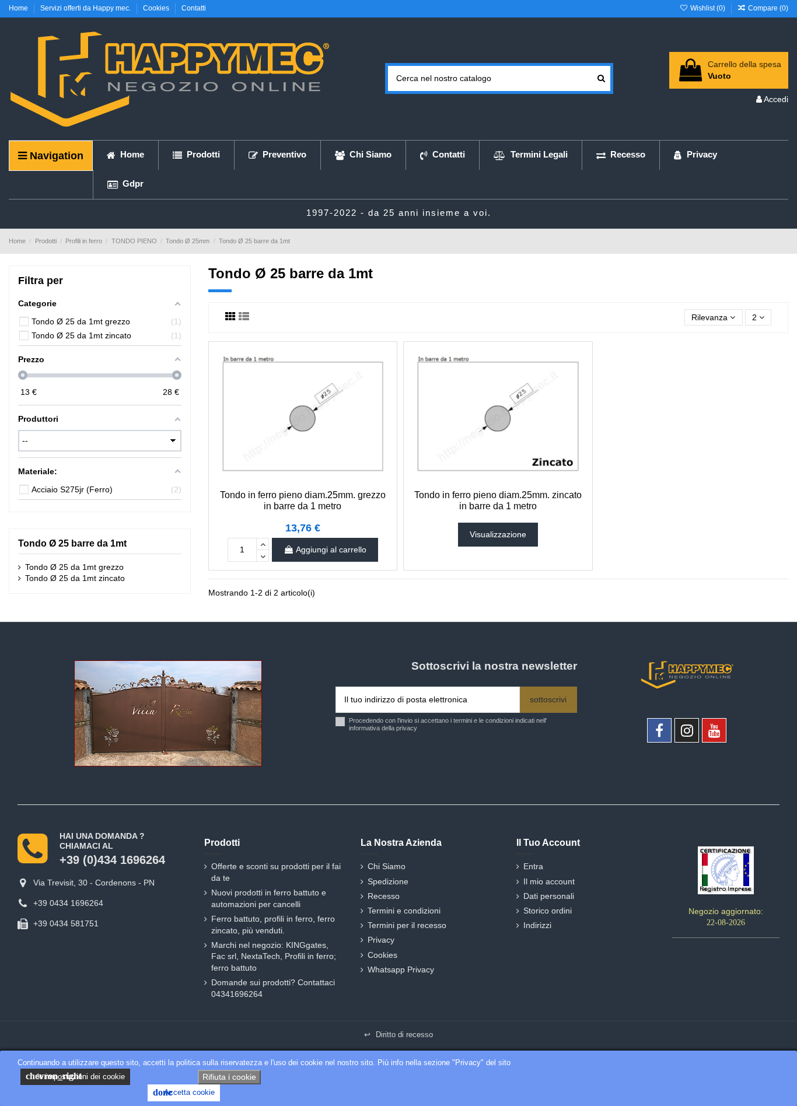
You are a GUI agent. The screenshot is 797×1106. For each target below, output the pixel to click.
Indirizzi (537, 925)
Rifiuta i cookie (229, 1077)
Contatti (193, 8)
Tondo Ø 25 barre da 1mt (72, 543)
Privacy (381, 939)
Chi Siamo (387, 866)
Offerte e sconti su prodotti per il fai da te (276, 872)
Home (19, 8)
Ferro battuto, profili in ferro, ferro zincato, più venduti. (273, 924)
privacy (406, 728)
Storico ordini (547, 910)
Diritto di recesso (398, 1034)
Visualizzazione (498, 534)
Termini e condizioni (404, 910)
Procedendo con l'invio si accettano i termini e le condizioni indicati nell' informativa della (448, 724)
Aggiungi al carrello (331, 549)
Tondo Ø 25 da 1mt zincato (75, 578)
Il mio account (549, 881)
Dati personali (548, 896)
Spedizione (388, 881)
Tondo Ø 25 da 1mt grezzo (74, 567)
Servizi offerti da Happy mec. (86, 8)
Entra (533, 866)
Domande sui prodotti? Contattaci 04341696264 (273, 988)
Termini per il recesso (407, 925)
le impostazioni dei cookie (75, 1076)
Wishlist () (707, 8)
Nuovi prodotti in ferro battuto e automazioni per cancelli (268, 898)
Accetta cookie (184, 1092)
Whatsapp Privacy (401, 969)
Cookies (157, 8)
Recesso (384, 896)
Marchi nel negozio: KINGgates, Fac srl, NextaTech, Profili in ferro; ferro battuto (273, 956)
